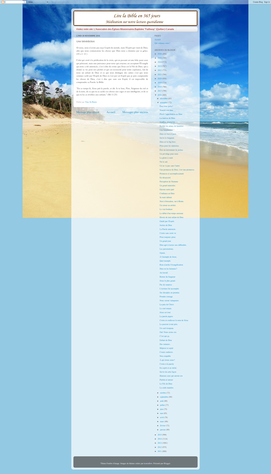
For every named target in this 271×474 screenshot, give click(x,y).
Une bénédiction (166, 130)
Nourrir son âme (166, 110)
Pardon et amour (166, 379)
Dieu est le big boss (168, 141)
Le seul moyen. (166, 308)
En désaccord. (165, 177)
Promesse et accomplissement (172, 173)
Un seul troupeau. (167, 328)
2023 (160, 66)
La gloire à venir (166, 157)
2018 (160, 86)
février (163, 425)
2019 (160, 82)
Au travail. (164, 272)
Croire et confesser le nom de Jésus (174, 320)
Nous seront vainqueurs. (169, 300)
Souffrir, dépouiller (167, 122)
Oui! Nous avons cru (168, 332)
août (162, 401)
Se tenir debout (166, 197)
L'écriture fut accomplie (169, 288)
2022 (160, 70)
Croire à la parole (167, 364)
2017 (160, 90)
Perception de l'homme (169, 181)
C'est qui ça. (165, 336)
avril (162, 417)
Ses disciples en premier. (170, 292)
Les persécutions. (167, 249)
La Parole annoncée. (168, 229)
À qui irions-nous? (167, 360)
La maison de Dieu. (167, 118)
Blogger (167, 463)
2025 (160, 58)
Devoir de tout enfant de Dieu (171, 217)
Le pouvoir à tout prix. (169, 324)
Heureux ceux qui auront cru (171, 375)
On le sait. (164, 161)
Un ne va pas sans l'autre (170, 165)
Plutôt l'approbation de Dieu (171, 114)
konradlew (148, 463)
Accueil (110, 112)
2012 (160, 447)
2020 (160, 78)
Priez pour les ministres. (169, 145)
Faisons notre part (167, 189)
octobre (163, 392)
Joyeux (162, 252)
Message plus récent (87, 112)
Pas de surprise (166, 284)
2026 (160, 53)
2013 (160, 443)
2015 (160, 434)
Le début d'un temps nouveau (171, 213)
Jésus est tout (165, 312)
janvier (163, 429)
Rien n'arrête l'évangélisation (171, 264)
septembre (164, 396)
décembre (164, 98)
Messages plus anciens (135, 112)
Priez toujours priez (167, 237)
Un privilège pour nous (169, 153)
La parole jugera (166, 316)
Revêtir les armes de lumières (171, 126)
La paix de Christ (167, 304)
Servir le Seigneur (167, 137)
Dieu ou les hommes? (168, 268)
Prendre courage (166, 296)
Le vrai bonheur (166, 209)
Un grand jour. (165, 241)
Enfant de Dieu (166, 340)
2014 (160, 438)
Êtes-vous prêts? (166, 106)
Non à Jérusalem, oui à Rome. (172, 201)
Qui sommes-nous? (162, 43)
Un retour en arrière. (168, 205)
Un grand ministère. (168, 185)
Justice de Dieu (166, 225)
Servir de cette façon (168, 371)
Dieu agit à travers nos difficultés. (173, 245)
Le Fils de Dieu (166, 383)
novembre (164, 102)
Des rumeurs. (165, 344)
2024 (160, 62)
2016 (160, 95)
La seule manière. (167, 387)
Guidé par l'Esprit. (167, 221)
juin (162, 409)
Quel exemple (165, 260)
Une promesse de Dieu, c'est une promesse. (177, 169)
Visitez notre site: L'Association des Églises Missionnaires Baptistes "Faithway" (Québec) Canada (125, 29)
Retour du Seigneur (167, 276)
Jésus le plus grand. (168, 280)
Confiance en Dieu (167, 193)
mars (162, 421)
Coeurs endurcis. (166, 352)
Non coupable (165, 356)
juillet (162, 405)
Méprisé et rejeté (166, 348)
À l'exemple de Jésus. (168, 256)
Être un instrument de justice (171, 149)
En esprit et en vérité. (168, 367)
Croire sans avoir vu (168, 233)
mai (162, 413)
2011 (160, 451)
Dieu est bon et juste (168, 134)
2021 (160, 74)
